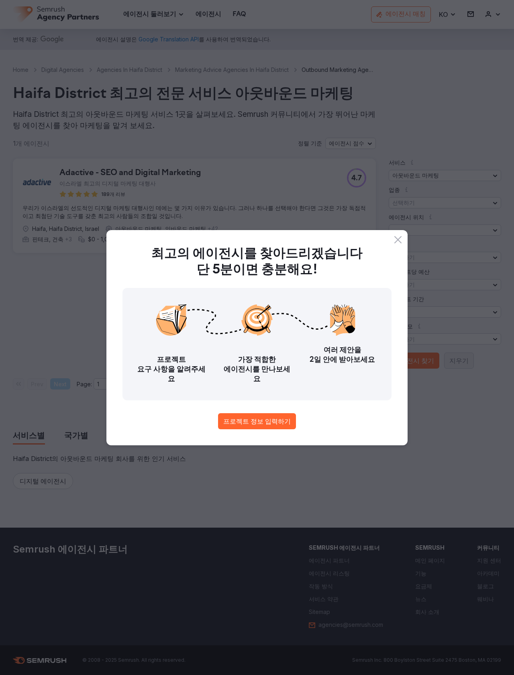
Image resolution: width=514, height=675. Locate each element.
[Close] (398, 239)
